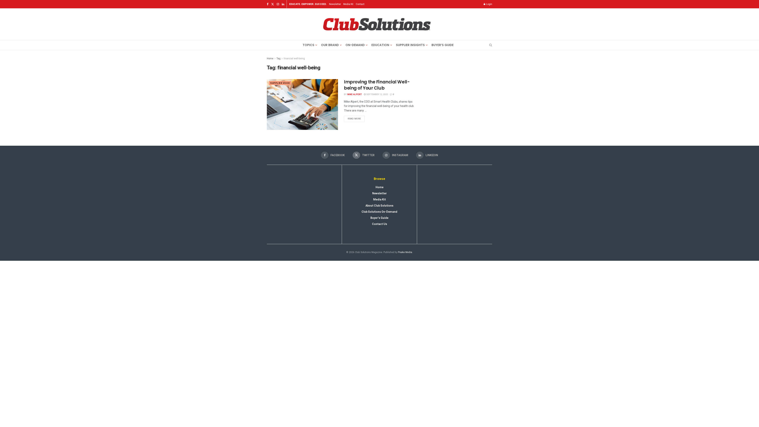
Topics (308, 45)
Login (489, 4)
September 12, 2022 (377, 94)
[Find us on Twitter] (272, 4)
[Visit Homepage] (376, 24)
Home (270, 58)
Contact (360, 4)
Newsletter (335, 4)
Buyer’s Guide (442, 45)
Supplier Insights (410, 45)
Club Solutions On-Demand (379, 212)
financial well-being (294, 58)
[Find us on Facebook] (267, 4)
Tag (278, 58)
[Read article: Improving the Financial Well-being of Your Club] (302, 104)
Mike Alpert (354, 94)
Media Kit (348, 4)
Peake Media (405, 252)
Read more (356, 118)
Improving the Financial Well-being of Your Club (377, 85)
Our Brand (330, 45)
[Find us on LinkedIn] (283, 4)
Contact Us (379, 224)
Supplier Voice (280, 83)
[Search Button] (490, 45)
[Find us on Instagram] (278, 4)
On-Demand (355, 45)
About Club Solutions (379, 206)
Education (380, 45)
